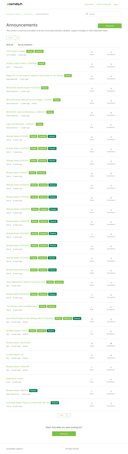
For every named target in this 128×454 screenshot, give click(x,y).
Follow (10, 38)
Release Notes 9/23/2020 (17, 294)
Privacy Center (72, 449)
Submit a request (104, 4)
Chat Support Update (15, 51)
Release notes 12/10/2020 (17, 185)
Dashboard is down (14, 378)
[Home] (14, 5)
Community (89, 4)
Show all (9, 45)
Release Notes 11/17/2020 (17, 197)
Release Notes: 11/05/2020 (18, 209)
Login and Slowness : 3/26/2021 (20, 124)
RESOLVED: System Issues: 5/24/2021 (23, 87)
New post (110, 26)
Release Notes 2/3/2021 (17, 172)
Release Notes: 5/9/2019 (17, 390)
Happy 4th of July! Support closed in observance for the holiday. (35, 75)
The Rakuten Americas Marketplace (22, 306)
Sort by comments (25, 45)
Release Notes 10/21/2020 (18, 233)
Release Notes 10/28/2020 (18, 221)
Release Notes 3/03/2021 (17, 148)
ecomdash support (13, 14)
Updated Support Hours (17, 330)
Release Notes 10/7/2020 (17, 257)
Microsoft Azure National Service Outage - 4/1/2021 (29, 100)
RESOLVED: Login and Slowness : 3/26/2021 (25, 112)
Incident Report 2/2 (15, 354)
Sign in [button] (116, 4)
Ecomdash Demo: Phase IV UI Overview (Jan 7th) (28, 402)
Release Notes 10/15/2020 (18, 245)
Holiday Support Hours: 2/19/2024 (21, 63)
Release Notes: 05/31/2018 (18, 342)
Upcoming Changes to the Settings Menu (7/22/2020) (30, 318)
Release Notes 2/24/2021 (17, 160)
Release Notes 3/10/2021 (17, 136)
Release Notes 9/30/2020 (17, 270)
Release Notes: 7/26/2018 (17, 366)
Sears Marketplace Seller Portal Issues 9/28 (25, 282)
